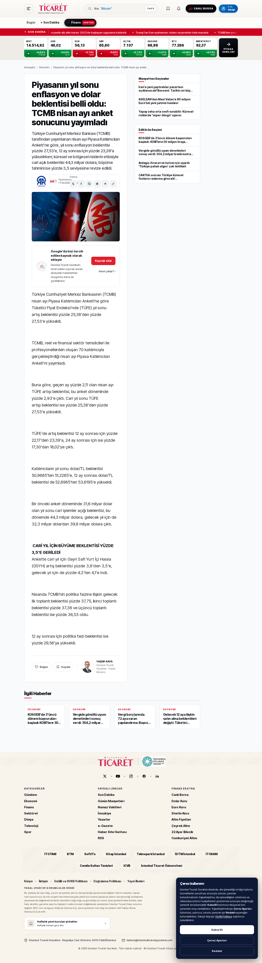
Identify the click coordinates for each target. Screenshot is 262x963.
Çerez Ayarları (217, 940)
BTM (70, 854)
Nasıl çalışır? (107, 271)
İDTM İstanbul (185, 854)
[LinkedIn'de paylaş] (97, 183)
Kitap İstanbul (116, 854)
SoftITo (89, 854)
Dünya (28, 819)
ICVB (126, 865)
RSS (101, 838)
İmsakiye (104, 813)
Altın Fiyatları (181, 819)
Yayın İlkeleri (135, 881)
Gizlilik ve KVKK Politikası (70, 881)
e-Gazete (105, 826)
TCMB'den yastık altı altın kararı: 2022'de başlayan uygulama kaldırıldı (81, 32)
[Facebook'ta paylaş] (81, 183)
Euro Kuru (179, 807)
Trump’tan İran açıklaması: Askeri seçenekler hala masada (169, 32)
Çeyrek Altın (181, 826)
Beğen (44, 667)
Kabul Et (217, 929)
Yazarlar (104, 819)
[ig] (131, 776)
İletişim (43, 881)
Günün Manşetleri (111, 801)
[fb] (144, 776)
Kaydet (65, 667)
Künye (28, 881)
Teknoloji (31, 826)
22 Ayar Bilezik (182, 832)
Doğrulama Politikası (107, 881)
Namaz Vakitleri (109, 807)
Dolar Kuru (179, 801)
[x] (105, 776)
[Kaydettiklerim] (168, 8)
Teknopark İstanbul (150, 854)
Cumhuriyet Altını (184, 838)
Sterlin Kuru (180, 813)
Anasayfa (29, 67)
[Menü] (28, 8)
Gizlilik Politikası (223, 916)
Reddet (217, 951)
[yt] (118, 776)
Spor (28, 832)
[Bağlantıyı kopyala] (113, 183)
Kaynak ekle (103, 260)
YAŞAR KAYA (104, 661)
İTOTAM (50, 854)
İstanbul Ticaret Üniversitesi (161, 865)
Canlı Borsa (180, 795)
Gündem (30, 795)
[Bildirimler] (178, 8)
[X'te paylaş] (73, 183)
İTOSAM (212, 854)
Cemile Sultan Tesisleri (96, 865)
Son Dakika (106, 795)
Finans (29, 807)
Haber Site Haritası (112, 832)
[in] (157, 776)
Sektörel (31, 813)
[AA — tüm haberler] (41, 181)
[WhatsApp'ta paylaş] (89, 183)
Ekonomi (44, 67)
